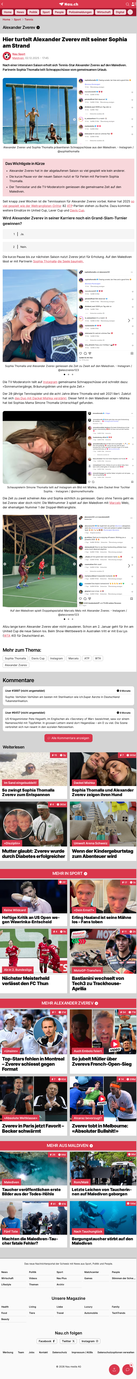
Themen (33, 1284)
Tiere (32, 1312)
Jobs (31, 1352)
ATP (69, 206)
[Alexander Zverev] (68, 27)
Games (88, 1278)
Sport (17, 19)
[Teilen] (114, 1369)
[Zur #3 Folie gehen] (73, 374)
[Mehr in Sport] (68, 873)
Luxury (88, 1306)
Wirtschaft (7, 1278)
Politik (32, 1272)
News (4, 1272)
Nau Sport (18, 54)
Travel (60, 1312)
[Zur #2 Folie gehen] (68, 374)
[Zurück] (2, 4)
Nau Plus (62, 1278)
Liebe (60, 1306)
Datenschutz (59, 1352)
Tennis (29, 19)
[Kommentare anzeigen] (127, 1369)
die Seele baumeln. (70, 261)
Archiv (60, 1284)
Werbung (8, 1352)
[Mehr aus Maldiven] (68, 1145)
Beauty (5, 1319)
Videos (33, 1278)
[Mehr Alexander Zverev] (68, 1003)
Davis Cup (77, 210)
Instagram (50, 382)
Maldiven (18, 58)
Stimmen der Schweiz (124, 1278)
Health (5, 1306)
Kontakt (43, 1352)
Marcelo (115, 503)
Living (32, 1306)
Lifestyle (6, 1284)
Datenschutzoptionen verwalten (116, 1352)
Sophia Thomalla (45, 261)
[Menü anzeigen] (134, 4)
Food (4, 1312)
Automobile (91, 1312)
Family (115, 1306)
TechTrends (118, 1312)
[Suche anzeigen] (127, 4)
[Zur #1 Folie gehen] (64, 374)
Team (21, 1352)
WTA (7, 635)
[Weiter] (129, 320)
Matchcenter (91, 1272)
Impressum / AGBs (82, 1352)
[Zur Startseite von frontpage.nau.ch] (68, 4)
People (116, 1272)
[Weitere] (130, 12)
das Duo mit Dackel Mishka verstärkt (40, 398)
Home (6, 19)
